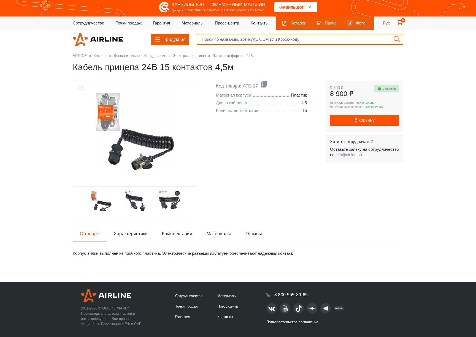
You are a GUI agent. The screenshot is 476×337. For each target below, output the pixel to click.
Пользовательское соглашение (292, 322)
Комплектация (177, 233)
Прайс (331, 23)
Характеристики (131, 233)
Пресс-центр (227, 23)
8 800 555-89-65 (291, 294)
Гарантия (161, 23)
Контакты (260, 23)
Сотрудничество (88, 23)
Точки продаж (129, 23)
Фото (360, 23)
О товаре (89, 233)
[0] (400, 24)
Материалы (193, 23)
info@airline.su (349, 154)
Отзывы (253, 233)
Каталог (298, 23)
